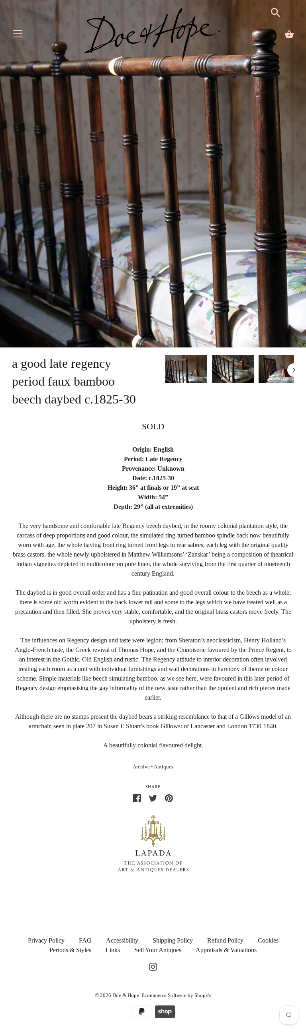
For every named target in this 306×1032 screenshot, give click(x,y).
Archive (141, 767)
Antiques (163, 767)
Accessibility (122, 940)
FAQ (85, 940)
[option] (186, 370)
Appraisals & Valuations (226, 950)
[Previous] (165, 370)
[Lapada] (153, 843)
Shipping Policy (173, 940)
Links (113, 950)
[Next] (294, 370)
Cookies (268, 940)
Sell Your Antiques (157, 950)
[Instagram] (153, 965)
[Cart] (289, 34)
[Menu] (18, 35)
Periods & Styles (70, 950)
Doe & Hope (125, 995)
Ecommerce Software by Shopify (176, 995)
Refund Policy (225, 940)
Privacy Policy (46, 940)
